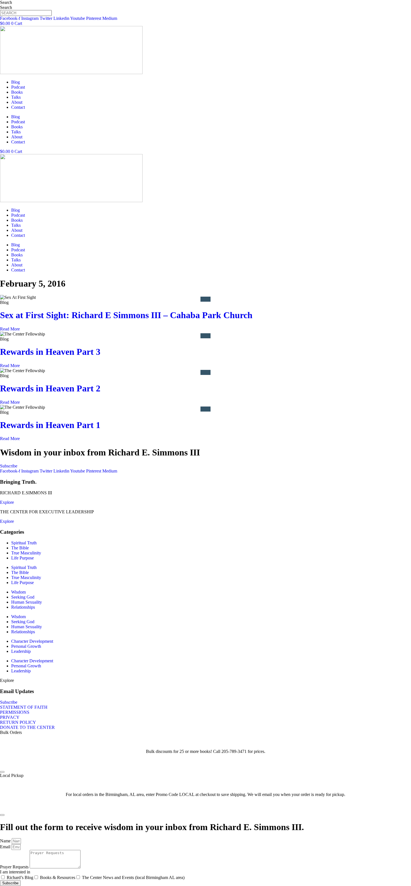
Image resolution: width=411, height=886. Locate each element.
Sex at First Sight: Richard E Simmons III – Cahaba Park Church (126, 315)
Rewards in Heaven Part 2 (50, 388)
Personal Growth (26, 646)
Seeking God (22, 597)
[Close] (2, 772)
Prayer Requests (15, 866)
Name (6, 840)
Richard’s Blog (20, 877)
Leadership (21, 651)
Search (6, 2)
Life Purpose (22, 558)
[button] (7, 680)
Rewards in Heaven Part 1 (50, 425)
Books (17, 92)
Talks (16, 97)
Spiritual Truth (24, 542)
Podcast (18, 87)
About (16, 102)
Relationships (23, 607)
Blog (15, 82)
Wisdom (18, 592)
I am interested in (15, 872)
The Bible (20, 547)
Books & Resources (57, 877)
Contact (18, 107)
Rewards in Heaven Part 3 (50, 352)
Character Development (32, 641)
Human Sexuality (26, 602)
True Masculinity (26, 552)
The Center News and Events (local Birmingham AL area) (133, 877)
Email (5, 846)
